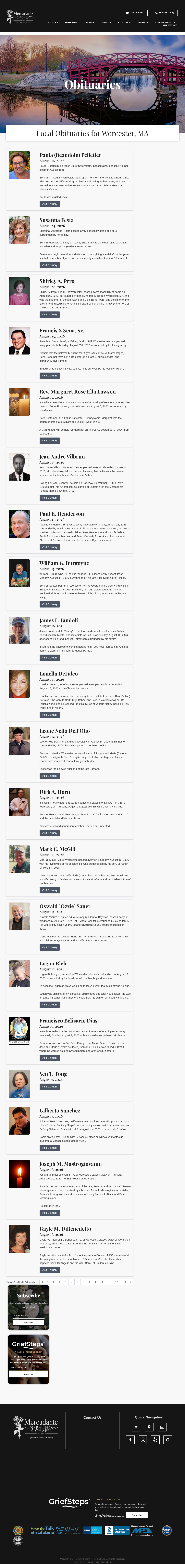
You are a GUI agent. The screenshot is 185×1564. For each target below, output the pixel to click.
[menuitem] (54, 22)
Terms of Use (93, 1562)
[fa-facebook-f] (130, 1440)
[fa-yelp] (155, 1439)
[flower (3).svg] (136, 1427)
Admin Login (106, 1562)
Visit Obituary (49, 204)
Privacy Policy (79, 1562)
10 (102, 1282)
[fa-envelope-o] (162, 1427)
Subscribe (28, 1322)
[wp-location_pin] (149, 1427)
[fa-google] (168, 1440)
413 (124, 1282)
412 (116, 1282)
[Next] (131, 1282)
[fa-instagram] (143, 1439)
